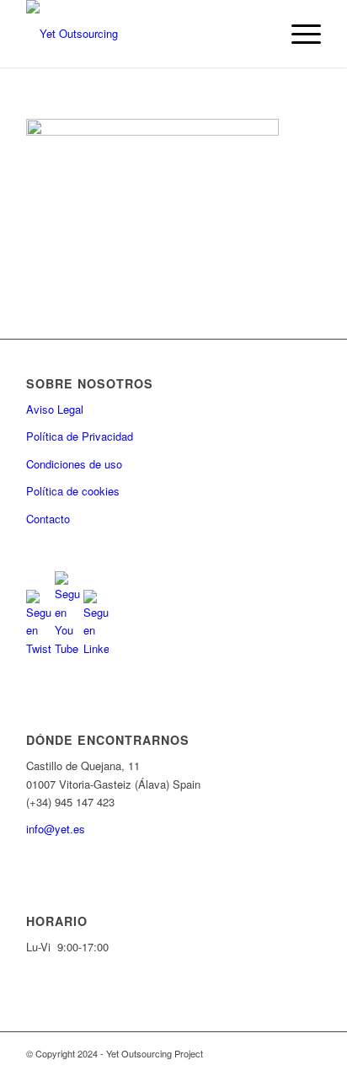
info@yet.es (55, 829)
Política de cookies (73, 491)
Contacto (48, 519)
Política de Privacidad (79, 436)
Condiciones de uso (74, 464)
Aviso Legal (54, 409)
